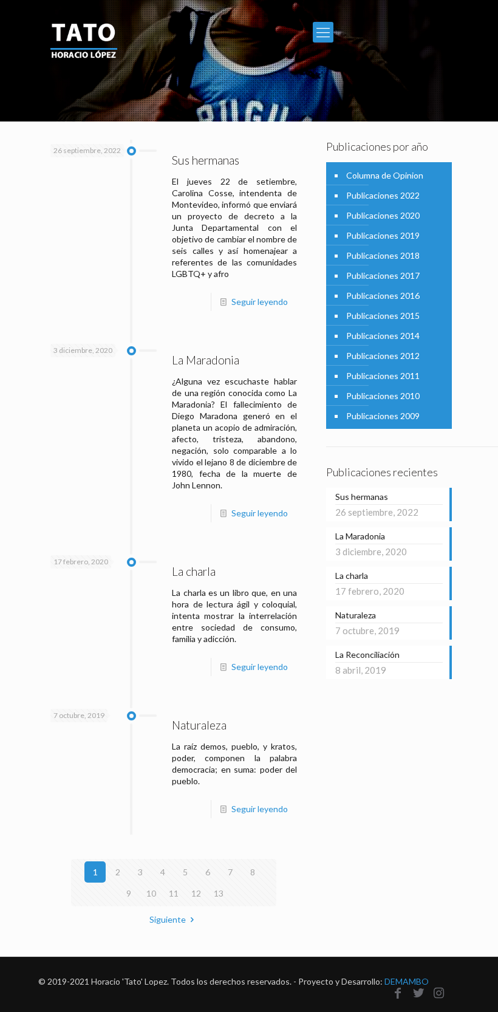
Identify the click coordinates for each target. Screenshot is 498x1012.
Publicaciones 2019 (383, 235)
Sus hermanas (205, 160)
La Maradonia (205, 360)
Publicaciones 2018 (383, 255)
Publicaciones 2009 (383, 416)
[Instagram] (439, 992)
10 (151, 893)
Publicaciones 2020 (383, 215)
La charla (194, 571)
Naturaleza (199, 725)
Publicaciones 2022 (383, 195)
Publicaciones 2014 (383, 335)
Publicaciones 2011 (383, 376)
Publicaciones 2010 (383, 396)
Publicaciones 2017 (383, 275)
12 (196, 893)
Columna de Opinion (384, 175)
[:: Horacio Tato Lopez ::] (83, 32)
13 (218, 893)
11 (174, 893)
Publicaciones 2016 (383, 295)
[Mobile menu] (323, 32)
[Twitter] (418, 992)
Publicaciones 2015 (383, 315)
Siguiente (167, 919)
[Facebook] (397, 992)
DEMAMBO (406, 981)
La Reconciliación (367, 654)
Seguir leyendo (259, 301)
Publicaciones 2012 (383, 355)
